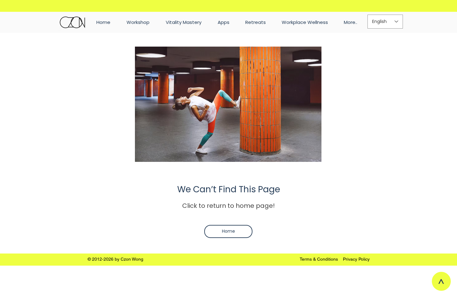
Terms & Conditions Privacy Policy (335, 259)
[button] (350, 22)
